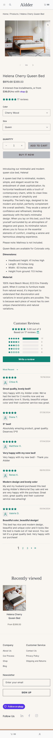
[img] (9, 377)
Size (5, 121)
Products (14, 14)
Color (5, 106)
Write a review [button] (27, 359)
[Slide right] (33, 65)
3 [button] (27, 548)
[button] (4, 5)
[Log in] (40, 734)
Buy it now (26, 154)
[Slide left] (20, 65)
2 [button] (23, 548)
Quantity (8, 139)
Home (5, 14)
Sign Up (27, 692)
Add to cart (39, 145)
